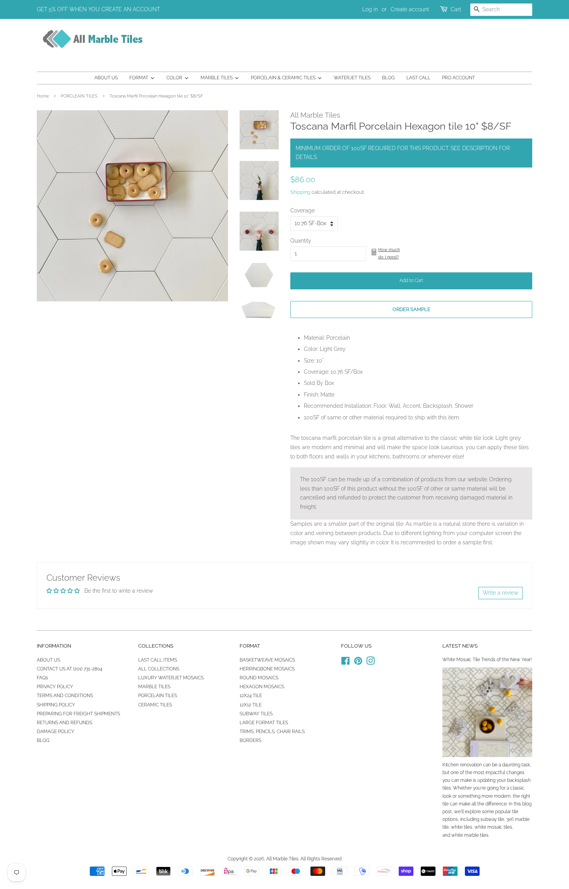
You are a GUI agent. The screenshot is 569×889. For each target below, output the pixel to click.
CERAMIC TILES (155, 705)
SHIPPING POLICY (56, 705)
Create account (410, 9)
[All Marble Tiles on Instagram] (370, 662)
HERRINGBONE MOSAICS (267, 669)
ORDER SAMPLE (411, 309)
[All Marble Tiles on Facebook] (345, 662)
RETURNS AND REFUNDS (64, 722)
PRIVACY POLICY (55, 686)
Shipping (300, 192)
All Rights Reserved (320, 859)
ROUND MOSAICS (259, 677)
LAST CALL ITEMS (157, 660)
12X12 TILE (251, 705)
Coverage (302, 210)
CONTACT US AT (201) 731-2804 (69, 669)
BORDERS (250, 740)
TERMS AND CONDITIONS (65, 695)
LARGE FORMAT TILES (264, 722)
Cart (456, 9)
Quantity (300, 241)
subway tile (492, 819)
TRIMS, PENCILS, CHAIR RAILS (272, 731)
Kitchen (450, 765)
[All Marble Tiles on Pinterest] (358, 662)
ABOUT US (48, 660)
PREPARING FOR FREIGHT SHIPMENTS (78, 713)
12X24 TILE (251, 695)
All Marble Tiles (282, 859)
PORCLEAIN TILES (79, 96)
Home (43, 96)
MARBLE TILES (154, 686)
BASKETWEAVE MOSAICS (267, 660)
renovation (471, 765)
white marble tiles (469, 835)
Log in (370, 9)
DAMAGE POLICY (55, 731)
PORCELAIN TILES (157, 695)
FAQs (42, 677)
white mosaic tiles (493, 827)
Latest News (460, 646)
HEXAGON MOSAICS (262, 686)
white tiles (461, 827)
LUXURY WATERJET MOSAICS (171, 677)
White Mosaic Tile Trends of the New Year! (487, 659)
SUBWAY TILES (256, 713)
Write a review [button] (500, 593)
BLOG (43, 740)
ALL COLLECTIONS (158, 669)
